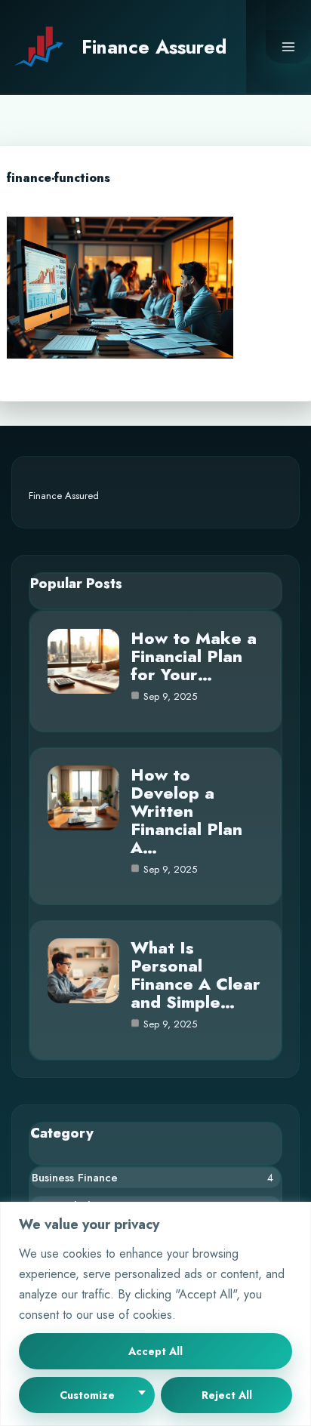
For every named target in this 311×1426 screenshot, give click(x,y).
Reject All (227, 1395)
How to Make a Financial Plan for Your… (194, 656)
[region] (155, 1314)
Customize (87, 1395)
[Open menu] (288, 46)
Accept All (155, 1351)
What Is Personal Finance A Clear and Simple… (195, 974)
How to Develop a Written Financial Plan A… (186, 810)
